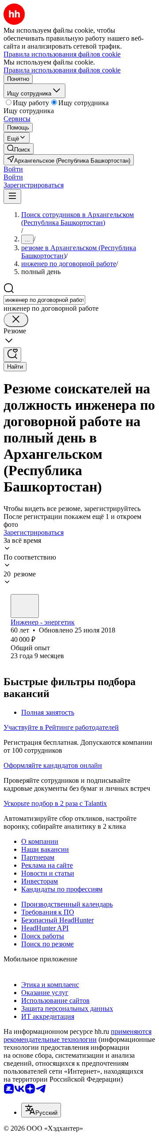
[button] (13, 169)
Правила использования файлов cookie (62, 70)
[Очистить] (16, 320)
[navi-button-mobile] (12, 196)
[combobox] (44, 300)
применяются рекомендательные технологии (77, 1035)
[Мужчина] (25, 606)
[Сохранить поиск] (12, 354)
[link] (19, 148)
